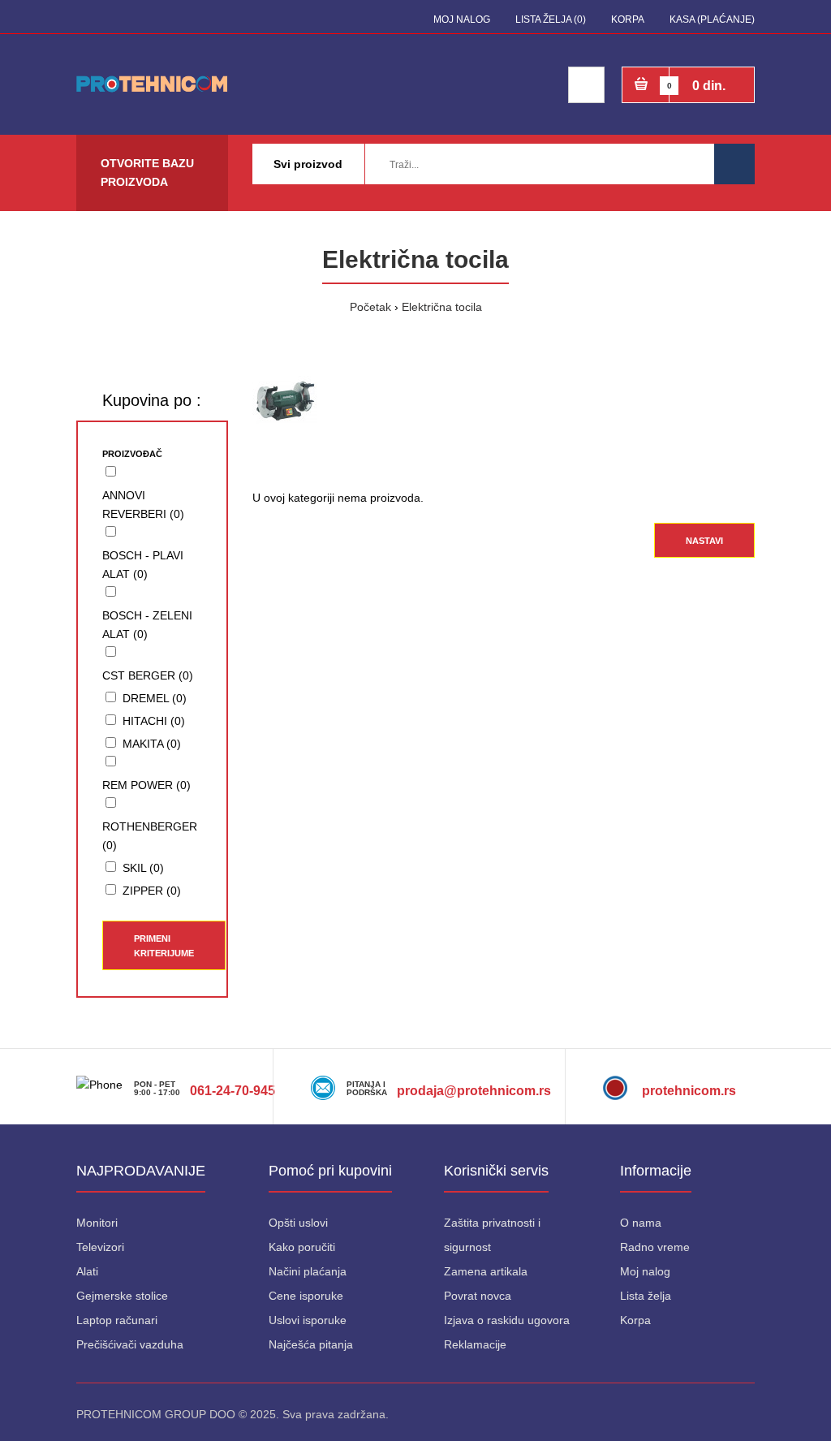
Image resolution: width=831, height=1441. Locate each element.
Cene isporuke (306, 1295)
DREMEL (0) (155, 698)
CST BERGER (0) (147, 675)
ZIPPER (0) (152, 890)
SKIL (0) (143, 867)
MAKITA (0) (152, 743)
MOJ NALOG (461, 19)
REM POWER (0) (146, 785)
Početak (370, 306)
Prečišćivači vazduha (129, 1344)
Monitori (97, 1222)
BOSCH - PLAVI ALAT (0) (142, 564)
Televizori (100, 1246)
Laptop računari (116, 1320)
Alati (87, 1271)
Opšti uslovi (298, 1222)
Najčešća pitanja (311, 1344)
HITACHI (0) (154, 720)
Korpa (635, 1320)
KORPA (627, 19)
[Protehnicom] (621, 1057)
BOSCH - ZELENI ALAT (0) (147, 625)
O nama (640, 1222)
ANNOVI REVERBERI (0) (143, 504)
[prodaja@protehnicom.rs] (472, 1057)
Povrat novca (477, 1295)
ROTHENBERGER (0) (149, 836)
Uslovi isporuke (308, 1320)
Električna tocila (442, 306)
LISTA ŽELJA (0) (550, 19)
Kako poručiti (302, 1246)
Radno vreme (655, 1246)
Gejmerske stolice (122, 1295)
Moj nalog (645, 1271)
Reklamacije (475, 1344)
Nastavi (704, 541)
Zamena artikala (485, 1271)
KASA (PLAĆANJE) (712, 19)
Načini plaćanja (308, 1271)
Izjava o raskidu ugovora (507, 1320)
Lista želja (645, 1295)
